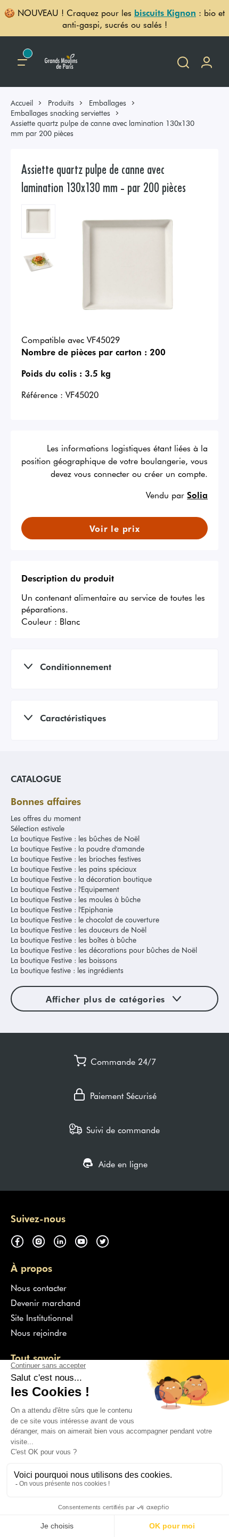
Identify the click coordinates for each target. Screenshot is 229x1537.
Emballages (107, 103)
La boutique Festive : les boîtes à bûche (73, 940)
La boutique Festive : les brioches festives (76, 859)
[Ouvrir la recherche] (183, 61)
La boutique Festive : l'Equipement (65, 889)
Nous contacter (39, 1287)
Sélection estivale (37, 828)
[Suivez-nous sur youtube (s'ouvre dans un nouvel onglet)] (85, 1240)
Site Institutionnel (42, 1317)
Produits (61, 103)
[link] (27, 103)
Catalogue (36, 778)
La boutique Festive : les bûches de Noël (75, 838)
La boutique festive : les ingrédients (67, 970)
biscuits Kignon (165, 12)
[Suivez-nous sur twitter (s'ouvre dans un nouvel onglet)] (106, 1240)
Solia (197, 494)
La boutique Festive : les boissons (64, 960)
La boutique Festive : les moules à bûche (76, 899)
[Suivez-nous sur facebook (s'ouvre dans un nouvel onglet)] (21, 1240)
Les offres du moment (46, 818)
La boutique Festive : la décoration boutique (81, 879)
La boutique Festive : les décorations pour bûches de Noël (104, 950)
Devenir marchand (45, 1302)
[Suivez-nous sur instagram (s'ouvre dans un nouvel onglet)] (42, 1240)
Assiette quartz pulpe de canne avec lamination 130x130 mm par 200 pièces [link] (102, 128)
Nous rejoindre (39, 1332)
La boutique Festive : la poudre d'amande (77, 848)
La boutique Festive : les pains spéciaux (73, 869)
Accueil (22, 103)
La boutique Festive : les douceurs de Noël (78, 930)
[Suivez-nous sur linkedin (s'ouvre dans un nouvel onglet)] (64, 1240)
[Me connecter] (206, 61)
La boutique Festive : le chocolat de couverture (85, 919)
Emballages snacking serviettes (60, 113)
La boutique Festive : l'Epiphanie (62, 909)
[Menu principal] (22, 61)
